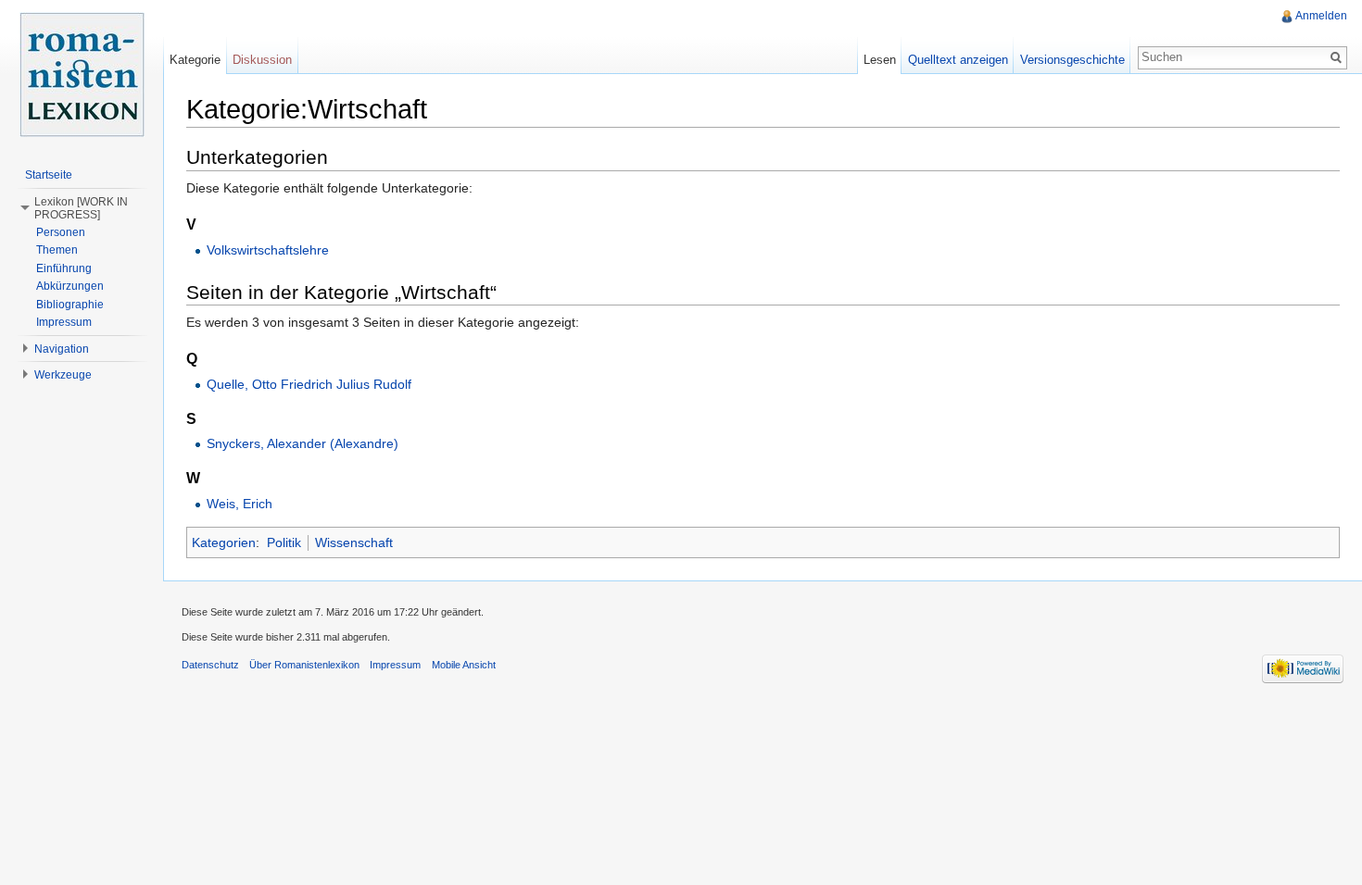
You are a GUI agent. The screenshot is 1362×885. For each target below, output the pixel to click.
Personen (60, 232)
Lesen (880, 60)
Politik (284, 542)
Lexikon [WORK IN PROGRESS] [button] (81, 208)
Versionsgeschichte (1072, 60)
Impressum (64, 322)
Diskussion (262, 60)
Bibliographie (70, 304)
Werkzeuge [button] (63, 374)
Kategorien (224, 542)
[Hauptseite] (81, 74)
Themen (57, 249)
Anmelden (1321, 15)
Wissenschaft (354, 542)
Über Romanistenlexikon (304, 664)
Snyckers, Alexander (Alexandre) (302, 443)
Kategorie (195, 60)
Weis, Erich (239, 503)
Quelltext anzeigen (958, 60)
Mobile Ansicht (464, 664)
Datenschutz (210, 664)
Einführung (64, 268)
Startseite (48, 174)
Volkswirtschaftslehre (268, 250)
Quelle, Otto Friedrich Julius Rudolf (309, 384)
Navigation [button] (61, 349)
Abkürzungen (70, 286)
